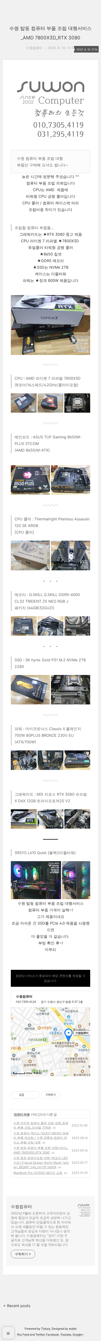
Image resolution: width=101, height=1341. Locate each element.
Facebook (52, 1334)
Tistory (45, 1328)
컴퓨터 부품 (22, 1114)
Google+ (78, 1334)
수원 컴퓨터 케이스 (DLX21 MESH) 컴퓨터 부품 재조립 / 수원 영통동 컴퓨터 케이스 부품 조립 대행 (41, 1137)
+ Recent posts (16, 1305)
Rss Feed (23, 1334)
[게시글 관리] (34, 1094)
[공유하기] (28, 1094)
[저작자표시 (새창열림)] (62, 1095)
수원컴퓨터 (21, 1206)
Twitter (39, 1334)
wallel (73, 1328)
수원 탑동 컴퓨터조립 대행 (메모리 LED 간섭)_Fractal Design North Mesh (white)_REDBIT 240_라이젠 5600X (41, 1162)
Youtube (65, 1334)
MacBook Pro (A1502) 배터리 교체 (37, 1173)
